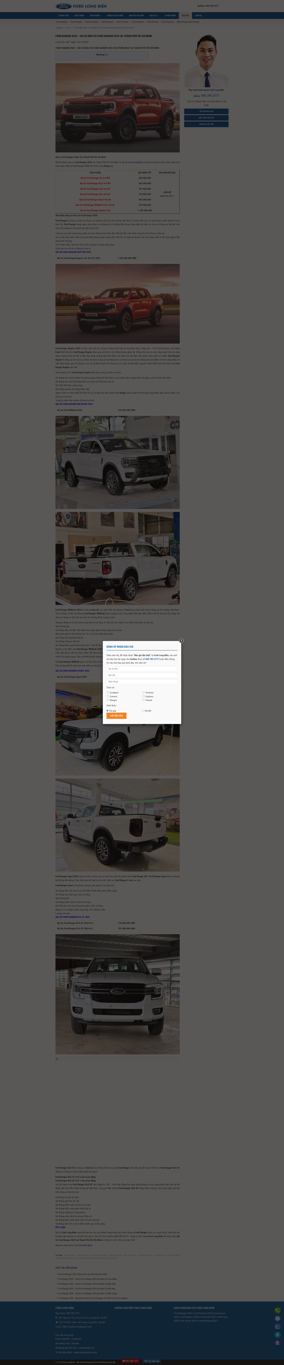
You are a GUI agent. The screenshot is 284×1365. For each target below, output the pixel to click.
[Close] (181, 641)
